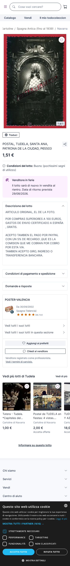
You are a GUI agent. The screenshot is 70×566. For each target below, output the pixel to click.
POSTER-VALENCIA (17, 299)
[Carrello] (65, 7)
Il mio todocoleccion (53, 17)
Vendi (28, 17)
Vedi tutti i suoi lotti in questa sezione (29, 332)
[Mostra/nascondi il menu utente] (5, 6)
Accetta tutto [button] (18, 551)
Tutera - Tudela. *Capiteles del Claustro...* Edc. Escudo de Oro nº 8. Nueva (16, 416)
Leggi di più (61, 518)
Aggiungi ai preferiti (37, 343)
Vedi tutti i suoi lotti (17, 325)
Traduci (13, 135)
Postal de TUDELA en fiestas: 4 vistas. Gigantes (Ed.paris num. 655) (47, 416)
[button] (35, 206)
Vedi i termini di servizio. (19, 361)
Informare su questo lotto (35, 445)
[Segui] (62, 40)
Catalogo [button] (10, 17)
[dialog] (35, 533)
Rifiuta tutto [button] (52, 551)
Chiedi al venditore (37, 351)
